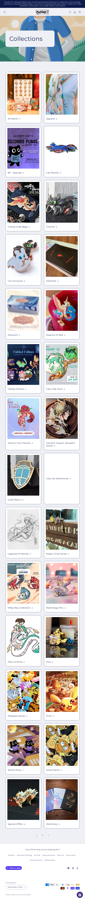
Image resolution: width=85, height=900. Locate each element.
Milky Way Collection (19, 608)
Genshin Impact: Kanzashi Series (60, 444)
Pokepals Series (16, 716)
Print (49, 716)
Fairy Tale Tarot (54, 389)
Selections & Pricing (24, 855)
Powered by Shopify (25, 894)
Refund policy (50, 860)
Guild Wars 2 (14, 499)
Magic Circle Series (56, 554)
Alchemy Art (14, 894)
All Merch (13, 118)
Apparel (50, 118)
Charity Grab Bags (18, 227)
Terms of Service (48, 855)
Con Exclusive (15, 281)
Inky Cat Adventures (57, 478)
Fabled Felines (16, 389)
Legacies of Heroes (18, 554)
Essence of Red (54, 335)
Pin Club (37, 855)
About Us (60, 855)
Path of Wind (15, 662)
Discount (13, 335)
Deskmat (51, 281)
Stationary (52, 824)
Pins (48, 662)
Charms (50, 227)
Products (11, 855)
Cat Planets (52, 173)
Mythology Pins (54, 608)
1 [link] (36, 835)
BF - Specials (15, 173)
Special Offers (15, 824)
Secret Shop (14, 770)
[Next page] (48, 835)
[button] (4, 12)
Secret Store (70, 855)
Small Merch (53, 770)
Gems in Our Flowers (19, 443)
